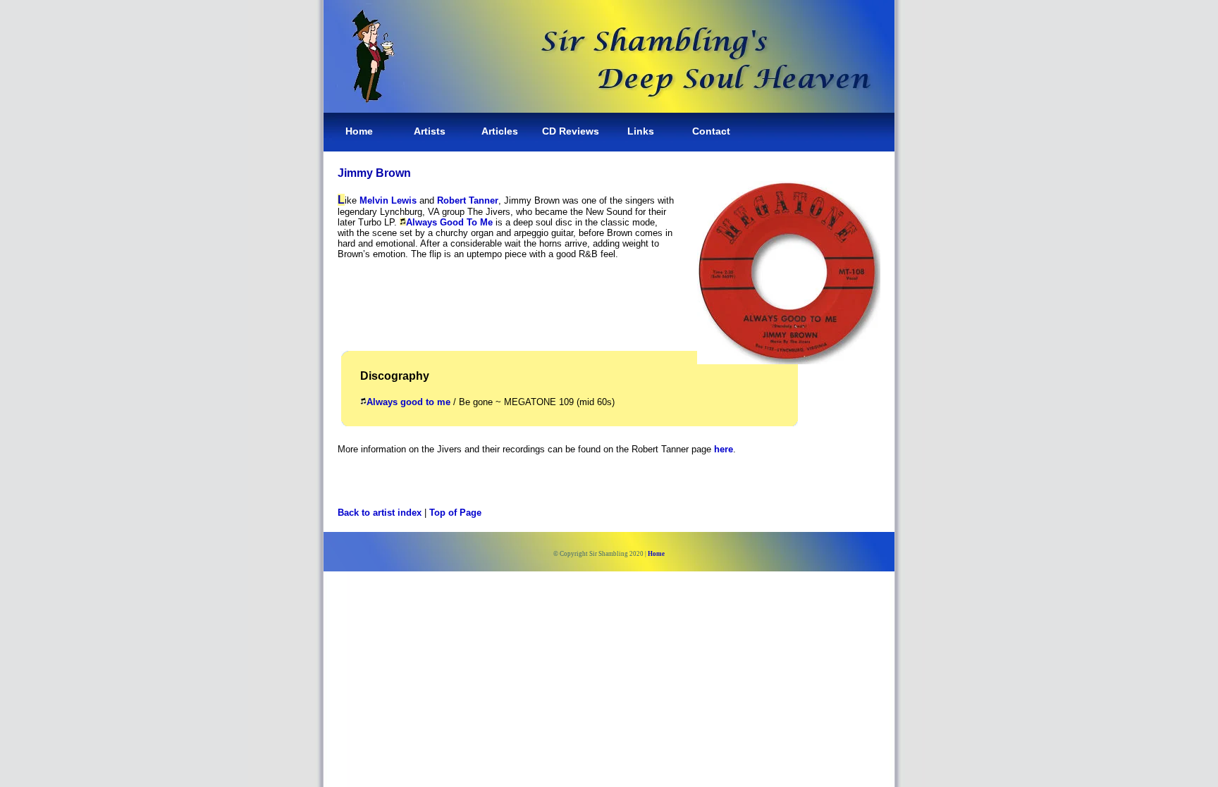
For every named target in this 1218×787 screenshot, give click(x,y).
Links (640, 131)
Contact (711, 131)
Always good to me (408, 402)
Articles (499, 131)
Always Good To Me (449, 222)
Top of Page (455, 512)
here (723, 449)
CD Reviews (570, 131)
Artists (429, 131)
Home (359, 131)
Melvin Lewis (388, 200)
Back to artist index (380, 512)
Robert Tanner (467, 200)
